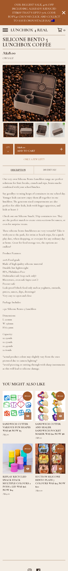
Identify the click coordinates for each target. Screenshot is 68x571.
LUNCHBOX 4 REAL (29, 30)
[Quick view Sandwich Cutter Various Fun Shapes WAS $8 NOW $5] (27, 416)
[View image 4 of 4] (57, 130)
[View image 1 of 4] (10, 130)
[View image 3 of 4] (42, 130)
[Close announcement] (63, 12)
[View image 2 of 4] (26, 130)
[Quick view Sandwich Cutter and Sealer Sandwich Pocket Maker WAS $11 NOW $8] (60, 416)
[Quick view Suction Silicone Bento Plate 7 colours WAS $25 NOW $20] (60, 468)
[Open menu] (5, 30)
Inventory (49, 170)
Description (18, 170)
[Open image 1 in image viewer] (34, 93)
